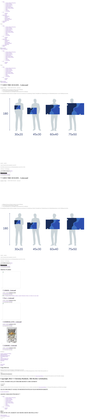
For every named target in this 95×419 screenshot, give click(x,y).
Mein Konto (5, 15)
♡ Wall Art (7, 10)
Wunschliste (7, 20)
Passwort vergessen (8, 19)
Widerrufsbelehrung (3, 354)
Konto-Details (7, 18)
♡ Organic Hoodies (8, 3)
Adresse (6, 17)
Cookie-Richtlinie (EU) (4, 358)
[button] (47, 65)
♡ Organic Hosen (8, 55)
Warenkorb (4, 21)
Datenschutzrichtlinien (39, 375)
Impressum (2, 360)
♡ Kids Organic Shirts (9, 31)
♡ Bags (6, 9)
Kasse (4, 22)
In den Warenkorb (3, 173)
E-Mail (1, 383)
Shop (3, 1)
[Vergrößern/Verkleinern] (4, 417)
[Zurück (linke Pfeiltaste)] (0, 418)
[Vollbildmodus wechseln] (3, 417)
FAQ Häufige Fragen (4, 356)
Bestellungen (7, 16)
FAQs (6, 14)
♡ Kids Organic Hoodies (9, 8)
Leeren (11, 170)
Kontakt (6, 13)
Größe (1, 170)
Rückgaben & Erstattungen (5, 355)
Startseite (2, 87)
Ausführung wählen (12, 292)
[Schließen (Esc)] (0, 417)
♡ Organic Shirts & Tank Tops (10, 2)
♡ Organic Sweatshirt (8, 4)
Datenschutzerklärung (4, 359)
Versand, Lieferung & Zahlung (5, 353)
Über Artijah (2, 364)
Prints (5, 87)
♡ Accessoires (7, 11)
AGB (1, 357)
